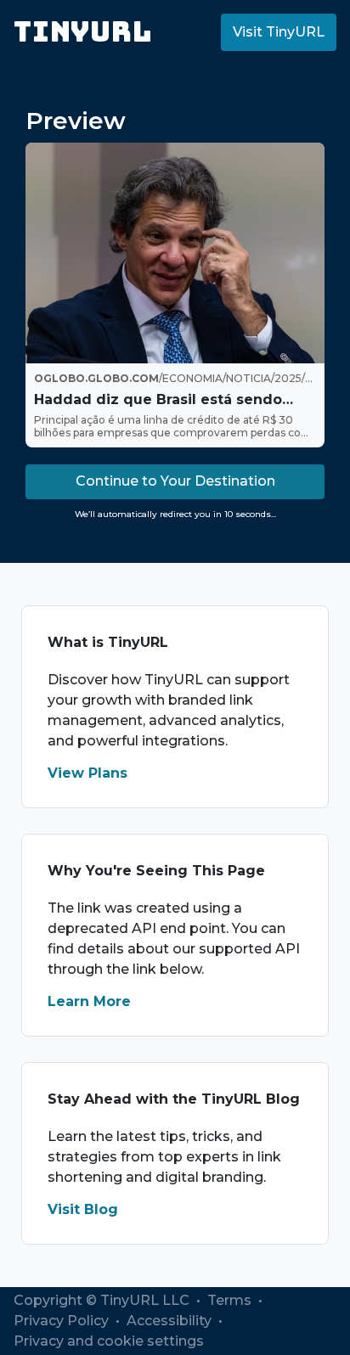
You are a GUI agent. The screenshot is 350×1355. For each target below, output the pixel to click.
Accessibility (171, 1321)
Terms (231, 1300)
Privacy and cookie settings (109, 1341)
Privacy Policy (63, 1321)
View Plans (87, 773)
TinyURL (83, 32)
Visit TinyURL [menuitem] (279, 32)
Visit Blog (83, 1209)
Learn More (89, 1001)
